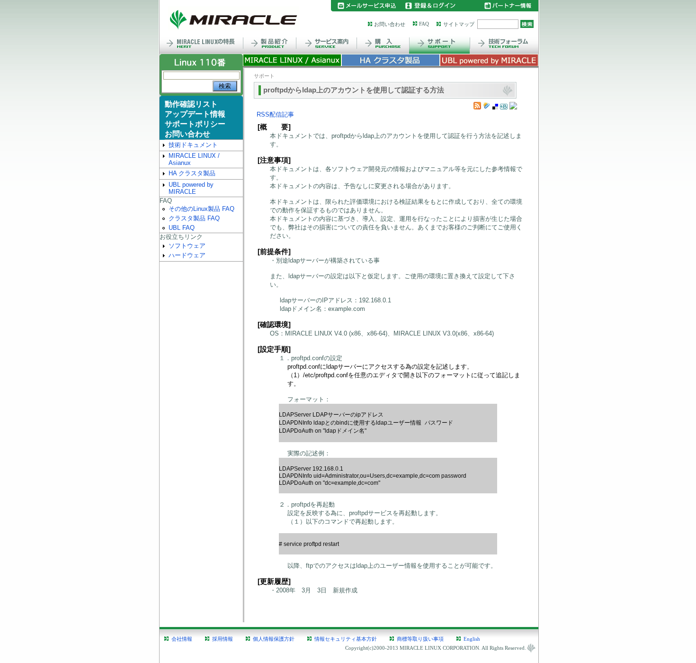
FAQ (424, 24)
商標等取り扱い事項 (420, 639)
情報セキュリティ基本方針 (345, 639)
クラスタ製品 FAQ (194, 218)
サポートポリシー (195, 124)
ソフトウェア (187, 245)
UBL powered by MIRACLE (191, 188)
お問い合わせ (389, 24)
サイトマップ (458, 24)
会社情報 (181, 639)
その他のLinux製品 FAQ (201, 208)
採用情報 (222, 639)
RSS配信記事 (275, 114)
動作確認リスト (191, 104)
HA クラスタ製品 (192, 173)
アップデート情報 (195, 114)
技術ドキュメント (193, 144)
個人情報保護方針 (273, 639)
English (472, 639)
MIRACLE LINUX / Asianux (194, 159)
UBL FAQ (182, 227)
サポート (264, 76)
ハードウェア (187, 255)
